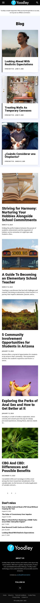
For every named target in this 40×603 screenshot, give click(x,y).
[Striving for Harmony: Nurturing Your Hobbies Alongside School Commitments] (20, 188)
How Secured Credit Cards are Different (17, 527)
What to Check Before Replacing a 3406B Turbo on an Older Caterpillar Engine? (19, 521)
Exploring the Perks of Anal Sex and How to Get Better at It (20, 405)
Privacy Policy (16, 597)
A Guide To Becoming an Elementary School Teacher (19, 278)
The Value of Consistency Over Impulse (17, 514)
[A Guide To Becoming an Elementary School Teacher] (20, 254)
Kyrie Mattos (9, 69)
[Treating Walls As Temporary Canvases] (20, 89)
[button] (3, 2)
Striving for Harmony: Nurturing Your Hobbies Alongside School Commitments (19, 214)
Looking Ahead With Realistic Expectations (19, 63)
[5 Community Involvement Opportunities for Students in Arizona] (20, 314)
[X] (20, 588)
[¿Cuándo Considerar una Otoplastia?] (20, 136)
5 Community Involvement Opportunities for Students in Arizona (18, 340)
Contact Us (25, 597)
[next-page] (15, 493)
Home (4, 595)
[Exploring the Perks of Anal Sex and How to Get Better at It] (20, 380)
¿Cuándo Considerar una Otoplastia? (20, 155)
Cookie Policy (31, 595)
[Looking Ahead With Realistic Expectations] (20, 43)
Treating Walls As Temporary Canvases (18, 109)
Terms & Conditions (20, 595)
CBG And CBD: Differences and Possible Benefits (16, 467)
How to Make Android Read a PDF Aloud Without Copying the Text (20, 508)
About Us (10, 595)
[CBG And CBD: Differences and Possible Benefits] (20, 443)
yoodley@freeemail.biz (23, 575)
